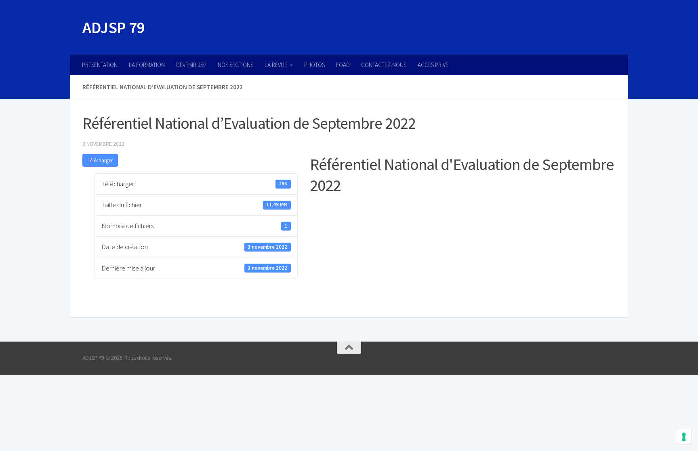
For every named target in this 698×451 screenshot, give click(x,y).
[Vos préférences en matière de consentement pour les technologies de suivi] (684, 437)
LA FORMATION (147, 65)
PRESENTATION (100, 65)
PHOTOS (314, 65)
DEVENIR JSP (191, 65)
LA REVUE (276, 65)
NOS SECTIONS (235, 65)
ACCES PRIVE (433, 65)
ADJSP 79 (113, 27)
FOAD (343, 65)
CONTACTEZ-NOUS (383, 65)
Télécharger (100, 160)
